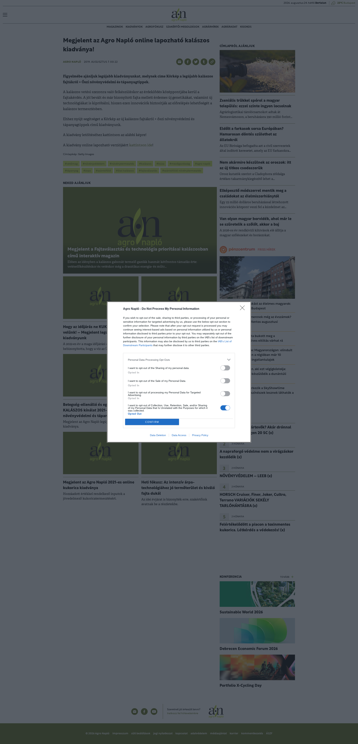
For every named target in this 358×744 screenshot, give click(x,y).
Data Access (179, 435)
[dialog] (179, 372)
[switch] (225, 367)
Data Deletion (158, 435)
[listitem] (179, 360)
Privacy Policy (200, 435)
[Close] (243, 309)
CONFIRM (152, 422)
